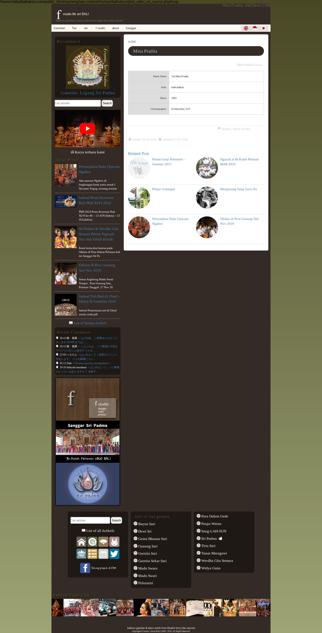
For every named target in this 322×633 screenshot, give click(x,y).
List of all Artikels (99, 531)
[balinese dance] (103, 541)
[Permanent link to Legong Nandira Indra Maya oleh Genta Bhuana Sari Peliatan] (166, 615)
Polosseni (145, 583)
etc (86, 28)
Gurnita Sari (147, 553)
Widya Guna (210, 568)
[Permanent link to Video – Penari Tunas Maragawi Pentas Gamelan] (113, 615)
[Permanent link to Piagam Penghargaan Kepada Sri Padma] (183, 615)
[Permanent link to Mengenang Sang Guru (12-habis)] (253, 615)
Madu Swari (147, 576)
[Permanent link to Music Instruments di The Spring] (201, 615)
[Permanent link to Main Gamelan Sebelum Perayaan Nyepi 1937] (78, 615)
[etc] (92, 553)
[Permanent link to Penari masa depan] (236, 615)
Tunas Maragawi (213, 553)
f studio (100, 28)
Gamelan (59, 28)
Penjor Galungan (163, 189)
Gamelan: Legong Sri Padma (88, 93)
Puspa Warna (210, 524)
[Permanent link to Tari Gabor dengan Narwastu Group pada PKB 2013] (131, 615)
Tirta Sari (208, 546)
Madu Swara (147, 568)
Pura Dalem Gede (214, 516)
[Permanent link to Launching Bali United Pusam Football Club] (61, 615)
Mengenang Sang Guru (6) (238, 189)
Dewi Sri (144, 531)
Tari (74, 28)
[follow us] (114, 553)
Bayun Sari (146, 524)
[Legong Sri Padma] (88, 88)
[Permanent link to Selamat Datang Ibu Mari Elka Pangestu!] (96, 615)
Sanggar (131, 28)
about (115, 28)
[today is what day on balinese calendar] (103, 553)
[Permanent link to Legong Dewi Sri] (218, 615)
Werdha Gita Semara (216, 561)
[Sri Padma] (81, 553)
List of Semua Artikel (90, 323)
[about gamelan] (92, 541)
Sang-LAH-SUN (213, 531)
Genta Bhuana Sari (152, 539)
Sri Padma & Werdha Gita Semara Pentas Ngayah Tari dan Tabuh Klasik (99, 234)
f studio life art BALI (73, 14)
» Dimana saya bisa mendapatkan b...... (92, 363)
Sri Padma (208, 539)
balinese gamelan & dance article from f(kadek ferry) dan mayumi (161, 627)
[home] (81, 541)
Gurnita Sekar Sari (152, 561)
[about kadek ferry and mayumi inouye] (114, 541)
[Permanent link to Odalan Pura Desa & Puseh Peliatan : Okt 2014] (148, 615)
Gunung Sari (147, 546)
